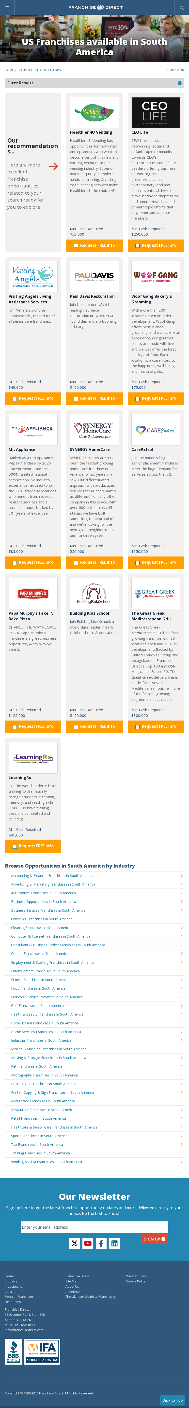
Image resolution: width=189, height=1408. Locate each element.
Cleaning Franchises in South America (41, 927)
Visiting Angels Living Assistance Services (30, 299)
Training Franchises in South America (40, 1153)
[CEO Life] (156, 112)
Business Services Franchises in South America (48, 910)
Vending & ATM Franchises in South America (46, 1161)
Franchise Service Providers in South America (47, 997)
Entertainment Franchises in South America (45, 971)
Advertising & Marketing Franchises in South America (53, 884)
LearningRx (20, 777)
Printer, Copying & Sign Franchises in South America (52, 1092)
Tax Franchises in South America (37, 1144)
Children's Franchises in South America (41, 919)
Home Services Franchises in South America (46, 1031)
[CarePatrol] (156, 429)
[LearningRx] (33, 757)
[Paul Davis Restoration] (94, 276)
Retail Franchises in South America (38, 1118)
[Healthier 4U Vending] (94, 112)
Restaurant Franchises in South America (43, 1109)
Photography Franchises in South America (44, 1075)
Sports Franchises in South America (39, 1135)
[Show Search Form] (181, 7)
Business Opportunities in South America (43, 901)
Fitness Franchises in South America (39, 979)
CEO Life (139, 132)
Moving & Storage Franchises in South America (48, 1057)
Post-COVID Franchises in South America (43, 1083)
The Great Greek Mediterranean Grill (151, 616)
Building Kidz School (89, 613)
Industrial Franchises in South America (41, 1040)
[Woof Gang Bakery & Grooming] (156, 276)
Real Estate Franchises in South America (43, 1101)
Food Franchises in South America (38, 988)
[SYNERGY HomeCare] (94, 429)
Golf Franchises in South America (37, 1005)
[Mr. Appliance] (33, 429)
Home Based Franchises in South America (44, 1023)
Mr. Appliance (22, 449)
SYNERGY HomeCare (90, 449)
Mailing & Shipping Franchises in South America (48, 1049)
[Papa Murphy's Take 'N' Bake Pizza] (33, 593)
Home (9, 70)
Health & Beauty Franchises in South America (47, 1014)
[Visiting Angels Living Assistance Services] (33, 276)
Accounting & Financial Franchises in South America (52, 875)
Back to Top (172, 1400)
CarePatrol (142, 449)
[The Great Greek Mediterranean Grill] (156, 593)
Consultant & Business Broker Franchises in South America (58, 945)
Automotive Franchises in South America (43, 892)
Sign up (152, 1239)
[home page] (96, 7)
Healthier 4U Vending (91, 132)
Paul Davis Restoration (92, 296)
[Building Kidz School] (94, 593)
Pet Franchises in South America (37, 1066)
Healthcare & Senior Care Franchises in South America (54, 1127)
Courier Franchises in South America (40, 953)
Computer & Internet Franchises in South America (50, 936)
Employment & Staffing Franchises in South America (52, 962)
